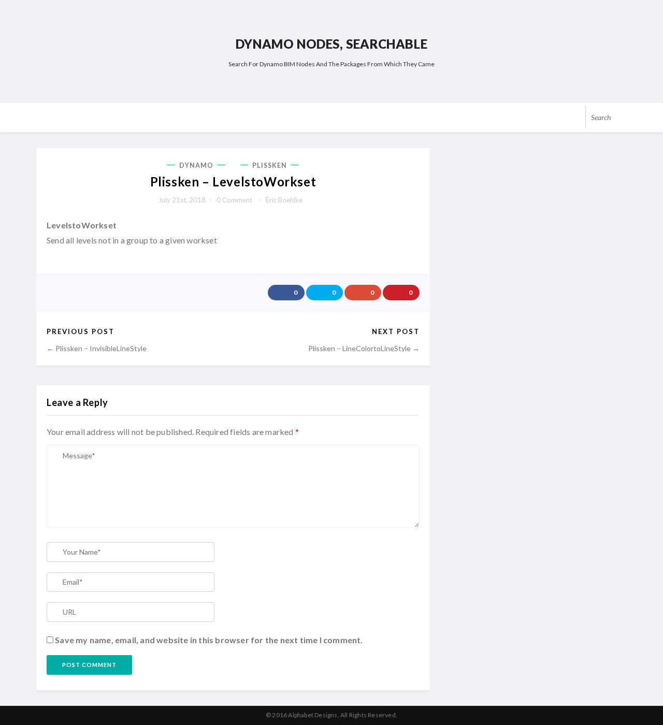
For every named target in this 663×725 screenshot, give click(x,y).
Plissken (269, 165)
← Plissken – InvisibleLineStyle (97, 348)
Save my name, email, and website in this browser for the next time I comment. (209, 640)
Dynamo (196, 165)
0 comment (234, 200)
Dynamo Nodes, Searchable (331, 43)
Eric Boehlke (284, 200)
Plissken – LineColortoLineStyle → (364, 348)
